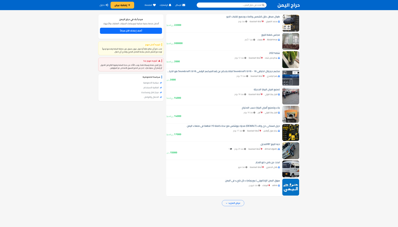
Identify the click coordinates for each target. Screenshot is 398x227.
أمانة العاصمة (256, 21)
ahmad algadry (271, 149)
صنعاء (260, 39)
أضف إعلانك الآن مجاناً (131, 31)
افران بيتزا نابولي (271, 94)
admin (275, 185)
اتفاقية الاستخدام (151, 87)
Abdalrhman (272, 39)
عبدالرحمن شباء (271, 58)
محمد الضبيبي (272, 21)
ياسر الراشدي (272, 76)
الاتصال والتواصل (151, 97)
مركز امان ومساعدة (150, 92)
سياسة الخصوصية (151, 83)
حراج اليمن (289, 5)
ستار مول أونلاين (270, 130)
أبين (259, 112)
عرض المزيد (234, 203)
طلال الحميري (272, 167)
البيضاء (265, 185)
